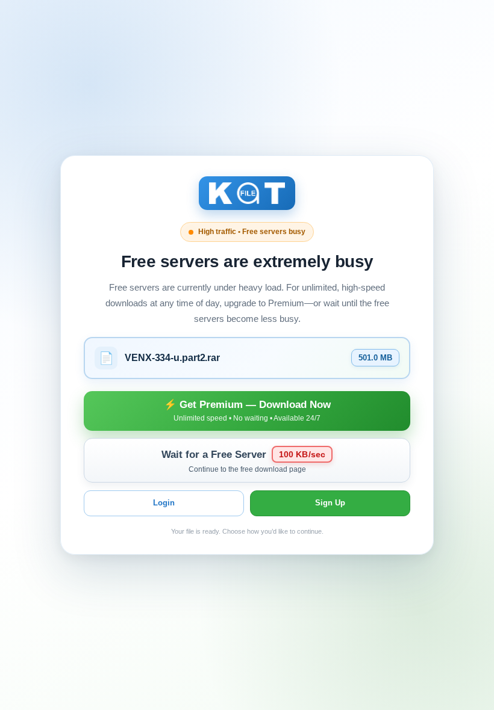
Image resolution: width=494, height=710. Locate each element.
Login (164, 502)
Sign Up (330, 502)
